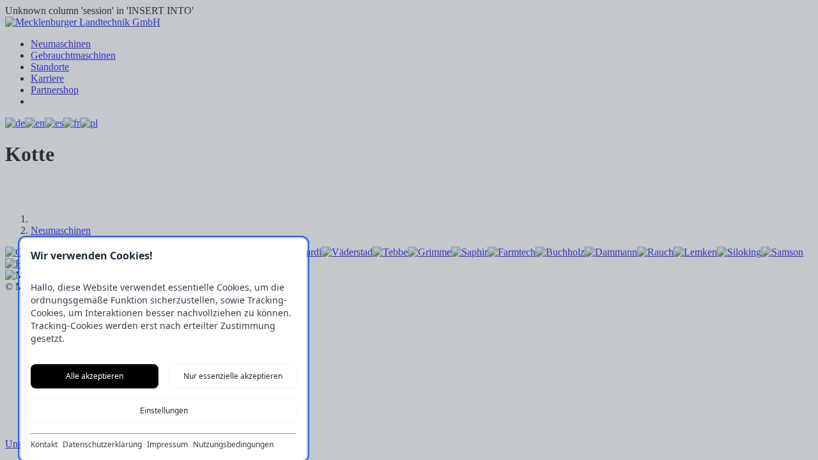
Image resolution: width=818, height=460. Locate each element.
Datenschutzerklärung (102, 445)
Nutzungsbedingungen (233, 445)
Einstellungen (164, 410)
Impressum (167, 445)
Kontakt (44, 445)
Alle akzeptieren (94, 376)
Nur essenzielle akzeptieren (232, 376)
